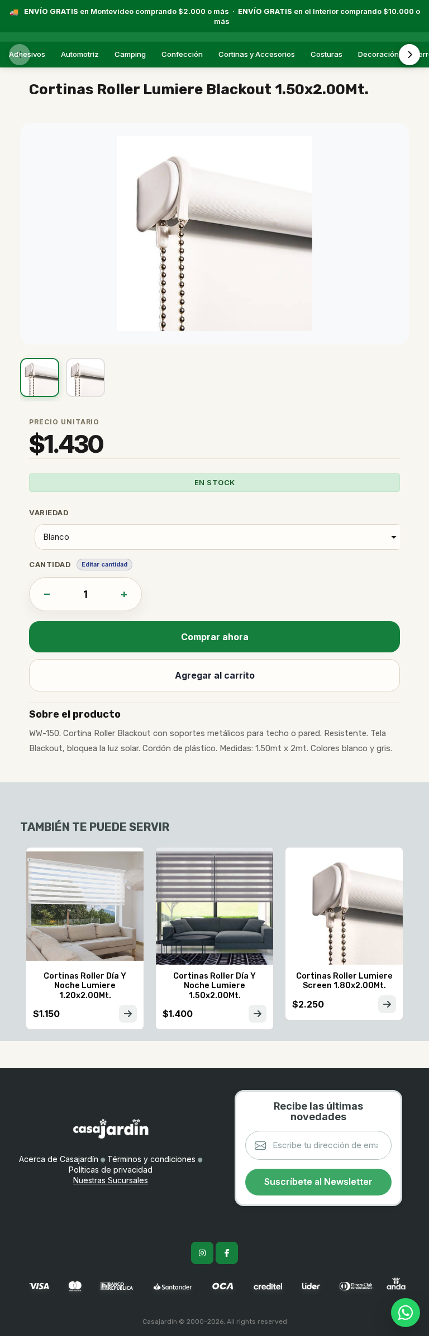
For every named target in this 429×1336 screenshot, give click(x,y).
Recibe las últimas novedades (318, 1111)
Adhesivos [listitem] (27, 54)
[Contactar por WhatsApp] (405, 1312)
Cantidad (50, 564)
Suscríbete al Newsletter (318, 1181)
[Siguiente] (409, 54)
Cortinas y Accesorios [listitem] (256, 54)
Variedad (49, 512)
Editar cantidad (104, 564)
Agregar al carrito (215, 675)
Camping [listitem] (130, 54)
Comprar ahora (215, 636)
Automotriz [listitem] (80, 54)
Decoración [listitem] (378, 54)
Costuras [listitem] (326, 54)
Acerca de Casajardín (58, 1159)
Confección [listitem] (182, 54)
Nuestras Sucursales (110, 1180)
